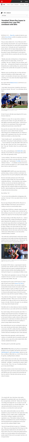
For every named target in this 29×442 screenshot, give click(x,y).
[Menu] (2, 1)
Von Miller (18, 161)
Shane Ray (12, 35)
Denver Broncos (8, 37)
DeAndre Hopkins (15, 352)
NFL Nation (7, 13)
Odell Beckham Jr (5, 352)
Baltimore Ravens (14, 82)
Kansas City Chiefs (19, 283)
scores (26, 1)
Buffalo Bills (20, 151)
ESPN (7, 1)
